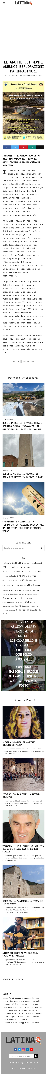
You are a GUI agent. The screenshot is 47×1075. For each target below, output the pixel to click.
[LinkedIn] (27, 1049)
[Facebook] (7, 147)
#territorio (35, 610)
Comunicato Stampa (14, 75)
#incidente (7, 586)
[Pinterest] (23, 147)
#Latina (33, 585)
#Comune (28, 567)
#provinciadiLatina (14, 598)
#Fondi (23, 575)
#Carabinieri (36, 563)
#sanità (18, 606)
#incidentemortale (19, 586)
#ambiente (15, 361)
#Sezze (5, 610)
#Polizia (21, 594)
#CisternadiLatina (13, 567)
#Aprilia (17, 562)
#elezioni (13, 576)
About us (31, 1068)
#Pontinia (28, 594)
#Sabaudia (30, 602)
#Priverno (36, 594)
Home (14, 1068)
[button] (41, 548)
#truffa (5, 614)
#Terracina (22, 610)
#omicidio (14, 594)
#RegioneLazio (9, 602)
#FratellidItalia (8, 580)
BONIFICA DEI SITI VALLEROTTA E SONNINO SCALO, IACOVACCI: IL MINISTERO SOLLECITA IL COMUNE (22, 426)
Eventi (40, 75)
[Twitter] (15, 147)
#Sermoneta (34, 606)
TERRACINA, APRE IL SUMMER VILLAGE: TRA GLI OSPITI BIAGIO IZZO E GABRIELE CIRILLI (23, 849)
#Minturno (6, 594)
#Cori (19, 572)
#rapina (29, 598)
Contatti (22, 1068)
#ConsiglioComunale (9, 571)
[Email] (40, 147)
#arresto (27, 563)
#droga (5, 576)
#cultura (37, 572)
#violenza (12, 614)
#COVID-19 (27, 571)
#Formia (32, 576)
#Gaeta (25, 580)
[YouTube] (31, 1049)
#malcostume (23, 590)
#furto (18, 580)
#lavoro (5, 590)
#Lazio (12, 590)
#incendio (33, 580)
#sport (12, 610)
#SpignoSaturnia (29, 361)
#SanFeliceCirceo (8, 606)
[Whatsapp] (32, 147)
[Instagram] (23, 1049)
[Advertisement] (23, 32)
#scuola (25, 606)
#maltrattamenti (35, 590)
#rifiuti (20, 602)
